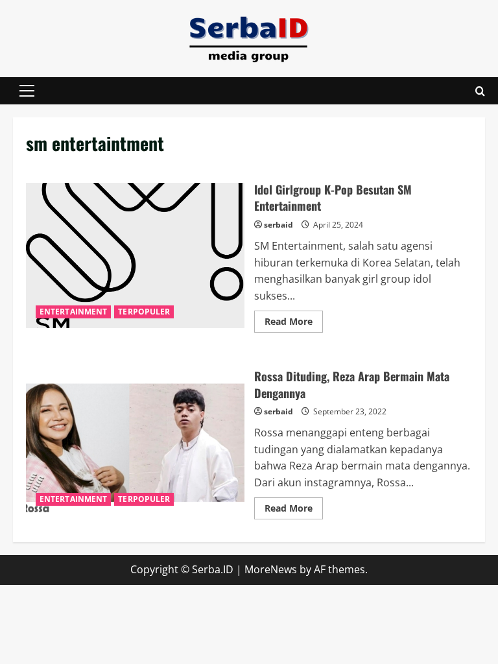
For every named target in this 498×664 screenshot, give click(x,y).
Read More (294, 323)
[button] (27, 90)
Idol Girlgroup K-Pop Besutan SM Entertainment (135, 255)
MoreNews (270, 569)
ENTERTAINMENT (73, 311)
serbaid (278, 224)
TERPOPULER (144, 311)
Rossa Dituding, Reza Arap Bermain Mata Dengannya (135, 442)
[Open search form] (480, 91)
